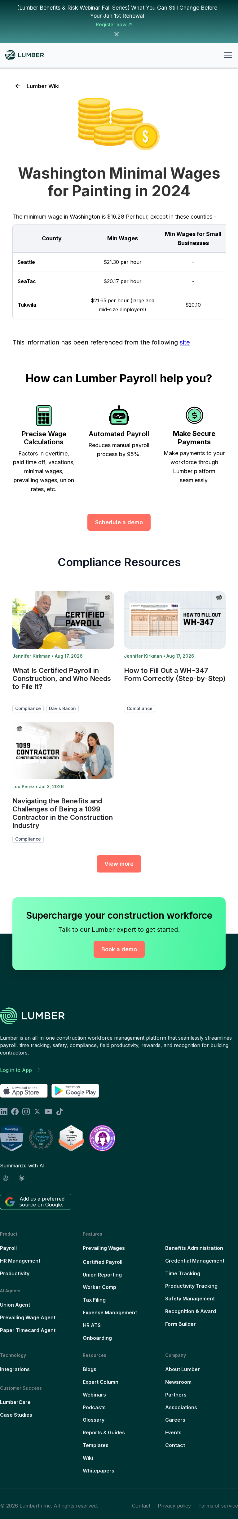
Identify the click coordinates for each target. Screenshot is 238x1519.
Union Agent (15, 1305)
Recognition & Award (190, 1311)
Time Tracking (182, 1273)
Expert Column (100, 1382)
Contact (175, 1445)
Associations (181, 1407)
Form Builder (180, 1324)
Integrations (15, 1369)
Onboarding (97, 1338)
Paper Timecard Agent (27, 1330)
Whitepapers (98, 1471)
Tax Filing (94, 1300)
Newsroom (178, 1382)
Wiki (88, 1458)
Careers (175, 1420)
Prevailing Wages (104, 1248)
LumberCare (15, 1402)
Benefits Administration (194, 1248)
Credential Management (194, 1261)
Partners (176, 1395)
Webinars (94, 1395)
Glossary (93, 1420)
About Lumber (182, 1369)
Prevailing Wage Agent (27, 1317)
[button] (227, 55)
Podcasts (94, 1407)
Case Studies (16, 1415)
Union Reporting (102, 1275)
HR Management (20, 1261)
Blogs (89, 1369)
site (185, 342)
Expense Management (110, 1312)
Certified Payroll (102, 1262)
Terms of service (218, 1506)
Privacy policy (174, 1506)
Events (173, 1432)
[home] (27, 55)
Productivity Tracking (191, 1286)
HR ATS (92, 1325)
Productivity (14, 1273)
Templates (95, 1445)
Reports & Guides (104, 1432)
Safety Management (190, 1298)
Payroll (8, 1248)
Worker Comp (99, 1287)
